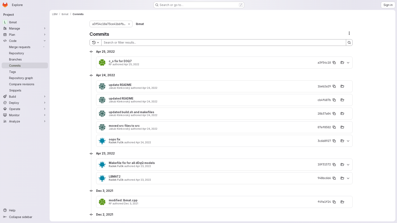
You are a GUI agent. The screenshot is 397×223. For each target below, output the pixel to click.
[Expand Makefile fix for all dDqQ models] (348, 164)
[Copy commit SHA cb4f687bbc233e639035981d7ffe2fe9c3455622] (334, 99)
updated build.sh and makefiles (131, 112)
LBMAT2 (115, 176)
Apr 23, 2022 (143, 166)
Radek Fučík (116, 142)
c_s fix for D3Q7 (120, 61)
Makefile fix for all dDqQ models (132, 163)
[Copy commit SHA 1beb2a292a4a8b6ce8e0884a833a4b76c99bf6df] (334, 86)
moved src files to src (124, 125)
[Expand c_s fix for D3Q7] (348, 62)
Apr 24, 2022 (149, 87)
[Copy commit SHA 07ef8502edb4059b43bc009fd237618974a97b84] (334, 127)
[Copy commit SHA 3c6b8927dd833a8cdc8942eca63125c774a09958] (334, 140)
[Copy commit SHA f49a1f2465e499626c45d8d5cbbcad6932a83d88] (334, 201)
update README (120, 85)
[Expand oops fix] (348, 140)
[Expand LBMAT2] (348, 178)
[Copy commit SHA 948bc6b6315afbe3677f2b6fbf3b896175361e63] (334, 178)
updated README (121, 98)
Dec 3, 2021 (131, 203)
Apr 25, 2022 (131, 64)
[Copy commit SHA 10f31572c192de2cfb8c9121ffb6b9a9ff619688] (334, 164)
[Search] (349, 42)
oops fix (114, 139)
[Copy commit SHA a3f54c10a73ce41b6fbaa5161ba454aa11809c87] (334, 62)
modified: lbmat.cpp (123, 200)
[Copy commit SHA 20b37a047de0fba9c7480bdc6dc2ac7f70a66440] (334, 113)
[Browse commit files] (342, 62)
